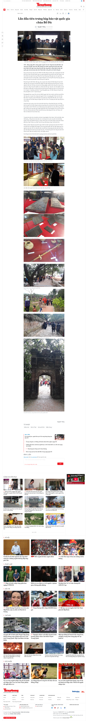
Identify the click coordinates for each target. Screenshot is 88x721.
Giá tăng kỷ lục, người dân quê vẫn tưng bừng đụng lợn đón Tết (38, 437)
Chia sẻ (2, 36)
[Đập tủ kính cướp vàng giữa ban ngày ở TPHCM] (16, 574)
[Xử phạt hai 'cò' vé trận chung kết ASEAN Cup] (71, 574)
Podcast (32, 695)
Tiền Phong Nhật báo (37, 0)
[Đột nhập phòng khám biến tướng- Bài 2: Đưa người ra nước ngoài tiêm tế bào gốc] (55, 484)
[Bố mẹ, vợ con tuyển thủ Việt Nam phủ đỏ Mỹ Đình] (71, 598)
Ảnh (22, 695)
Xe (53, 9)
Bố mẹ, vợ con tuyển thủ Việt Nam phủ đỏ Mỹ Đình (70, 609)
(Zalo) (28, 706)
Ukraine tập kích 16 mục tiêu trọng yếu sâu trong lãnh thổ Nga (53, 655)
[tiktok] (58, 708)
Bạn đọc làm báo (10, 717)
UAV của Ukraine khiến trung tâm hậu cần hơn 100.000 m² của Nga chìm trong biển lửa (11, 656)
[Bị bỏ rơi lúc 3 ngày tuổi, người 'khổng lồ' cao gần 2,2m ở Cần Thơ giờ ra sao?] (13, 484)
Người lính (50, 9)
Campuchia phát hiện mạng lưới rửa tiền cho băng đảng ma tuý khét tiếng (75, 655)
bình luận (66, 13)
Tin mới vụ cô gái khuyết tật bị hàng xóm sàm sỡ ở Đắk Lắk (55, 509)
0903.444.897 (39, 706)
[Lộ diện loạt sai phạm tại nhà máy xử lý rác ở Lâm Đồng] (13, 502)
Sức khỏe (26, 9)
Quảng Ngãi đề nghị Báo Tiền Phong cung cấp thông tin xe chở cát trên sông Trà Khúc (34, 510)
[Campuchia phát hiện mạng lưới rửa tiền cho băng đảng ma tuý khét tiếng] (75, 648)
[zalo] (61, 708)
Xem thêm (84, 10)
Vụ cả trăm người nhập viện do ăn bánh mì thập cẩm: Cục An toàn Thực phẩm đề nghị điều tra (16, 682)
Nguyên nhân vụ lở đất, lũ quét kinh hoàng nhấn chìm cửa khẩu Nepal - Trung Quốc (44, 636)
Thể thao (45, 9)
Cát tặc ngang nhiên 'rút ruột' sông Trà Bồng (34, 526)
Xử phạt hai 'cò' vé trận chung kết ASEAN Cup (69, 584)
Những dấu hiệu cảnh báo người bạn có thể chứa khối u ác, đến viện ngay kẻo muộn (44, 445)
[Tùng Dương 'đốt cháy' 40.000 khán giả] (44, 598)
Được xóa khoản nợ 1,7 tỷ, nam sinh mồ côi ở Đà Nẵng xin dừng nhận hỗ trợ (12, 527)
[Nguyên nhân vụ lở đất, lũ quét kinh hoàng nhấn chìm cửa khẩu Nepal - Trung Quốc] (44, 625)
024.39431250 (7, 709)
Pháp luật (40, 9)
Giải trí (61, 9)
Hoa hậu (75, 9)
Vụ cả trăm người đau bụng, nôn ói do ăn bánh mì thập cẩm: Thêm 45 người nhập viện (70, 682)
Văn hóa (57, 9)
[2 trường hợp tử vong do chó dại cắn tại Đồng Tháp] (44, 671)
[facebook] (81, 1)
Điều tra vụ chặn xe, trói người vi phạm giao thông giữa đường (44, 584)
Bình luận (2, 42)
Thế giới (30, 9)
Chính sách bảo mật (74, 704)
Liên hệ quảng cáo (23, 704)
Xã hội (8, 9)
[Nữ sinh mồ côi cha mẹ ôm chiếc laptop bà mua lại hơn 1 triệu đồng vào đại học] (34, 484)
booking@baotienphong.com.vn (27, 707)
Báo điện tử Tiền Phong (44, 5)
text (60, 13)
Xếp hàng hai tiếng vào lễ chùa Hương (37, 448)
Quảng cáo (67, 0)
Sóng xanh (17, 9)
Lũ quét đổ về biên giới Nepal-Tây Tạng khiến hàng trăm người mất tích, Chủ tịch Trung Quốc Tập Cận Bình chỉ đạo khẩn (16, 637)
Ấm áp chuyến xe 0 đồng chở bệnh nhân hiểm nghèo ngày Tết (41, 441)
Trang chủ (4, 10)
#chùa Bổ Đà (41, 427)
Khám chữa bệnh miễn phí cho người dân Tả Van (55, 526)
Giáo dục (66, 9)
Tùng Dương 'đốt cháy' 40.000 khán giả (44, 609)
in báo (63, 13)
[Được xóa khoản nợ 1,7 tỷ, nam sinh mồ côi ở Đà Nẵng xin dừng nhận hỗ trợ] (13, 519)
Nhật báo (14, 695)
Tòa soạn (62, 0)
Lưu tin (2, 39)
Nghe (2, 32)
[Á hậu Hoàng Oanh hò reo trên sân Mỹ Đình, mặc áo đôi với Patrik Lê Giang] (16, 598)
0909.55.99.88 (24, 706)
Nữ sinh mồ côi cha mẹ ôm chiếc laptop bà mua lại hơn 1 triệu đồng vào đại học (34, 493)
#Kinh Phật (33, 427)
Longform (41, 695)
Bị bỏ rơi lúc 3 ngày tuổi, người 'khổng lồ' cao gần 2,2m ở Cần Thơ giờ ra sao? (12, 493)
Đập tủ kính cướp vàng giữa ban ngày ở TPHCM (15, 584)
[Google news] (65, 708)
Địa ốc (21, 9)
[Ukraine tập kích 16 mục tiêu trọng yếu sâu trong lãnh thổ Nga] (54, 648)
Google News (68, 13)
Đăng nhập (26, 457)
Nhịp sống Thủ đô (6, 701)
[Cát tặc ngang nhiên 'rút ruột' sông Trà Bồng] (34, 519)
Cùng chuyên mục (10, 477)
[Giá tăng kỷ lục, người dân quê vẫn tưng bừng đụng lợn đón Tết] (59, 437)
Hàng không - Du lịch (70, 699)
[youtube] (84, 1)
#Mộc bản (26, 427)
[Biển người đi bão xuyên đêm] (44, 547)
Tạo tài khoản (34, 457)
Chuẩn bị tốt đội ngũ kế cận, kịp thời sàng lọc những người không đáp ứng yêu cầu (15, 558)
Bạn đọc (20, 13)
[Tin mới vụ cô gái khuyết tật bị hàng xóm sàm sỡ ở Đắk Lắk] (55, 502)
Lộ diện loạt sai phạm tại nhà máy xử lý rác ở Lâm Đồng (12, 509)
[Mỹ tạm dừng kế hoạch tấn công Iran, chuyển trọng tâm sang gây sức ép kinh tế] (71, 625)
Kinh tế (12, 9)
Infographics (51, 695)
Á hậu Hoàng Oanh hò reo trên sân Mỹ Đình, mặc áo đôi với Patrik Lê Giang (16, 610)
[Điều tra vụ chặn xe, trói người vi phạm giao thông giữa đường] (44, 574)
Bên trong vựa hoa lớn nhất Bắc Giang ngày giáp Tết (39, 451)
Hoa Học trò (55, 0)
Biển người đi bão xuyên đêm (44, 557)
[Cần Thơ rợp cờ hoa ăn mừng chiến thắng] (71, 547)
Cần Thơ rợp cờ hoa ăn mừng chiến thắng (71, 557)
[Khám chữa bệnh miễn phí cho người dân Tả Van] (55, 519)
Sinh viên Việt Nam (47, 0)
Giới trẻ (35, 9)
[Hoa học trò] (83, 692)
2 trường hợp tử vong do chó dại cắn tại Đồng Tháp (44, 681)
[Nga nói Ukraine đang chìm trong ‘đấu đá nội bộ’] (33, 648)
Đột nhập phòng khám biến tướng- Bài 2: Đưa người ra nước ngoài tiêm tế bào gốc (55, 493)
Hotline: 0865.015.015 (26, 0)
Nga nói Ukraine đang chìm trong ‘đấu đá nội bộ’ (32, 655)
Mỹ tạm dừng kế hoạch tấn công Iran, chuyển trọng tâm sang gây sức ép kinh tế (70, 636)
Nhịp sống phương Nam (16, 701)
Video (80, 9)
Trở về (2, 46)
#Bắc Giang (49, 427)
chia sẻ (57, 13)
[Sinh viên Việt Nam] (76, 692)
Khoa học (71, 9)
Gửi (60, 463)
